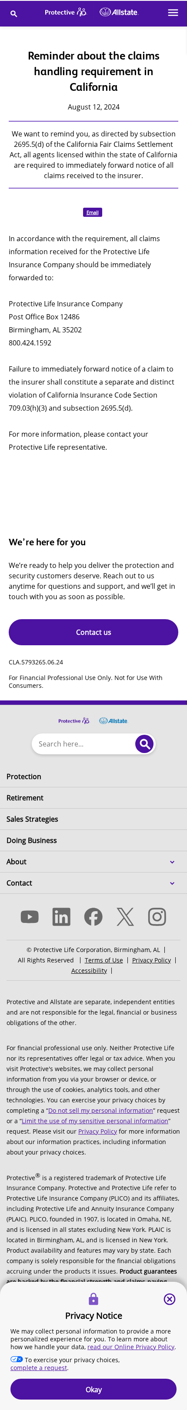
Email (93, 212)
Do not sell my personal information (100, 1110)
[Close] (170, 1299)
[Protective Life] (92, 13)
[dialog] (93, 1346)
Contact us (93, 632)
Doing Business (32, 840)
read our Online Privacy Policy (130, 1347)
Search (144, 744)
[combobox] (81, 743)
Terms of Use (104, 960)
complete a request (38, 1368)
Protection (24, 776)
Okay (94, 1389)
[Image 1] (93, 716)
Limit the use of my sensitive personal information (95, 1121)
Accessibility (89, 970)
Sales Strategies (32, 819)
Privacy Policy (151, 960)
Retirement (25, 798)
